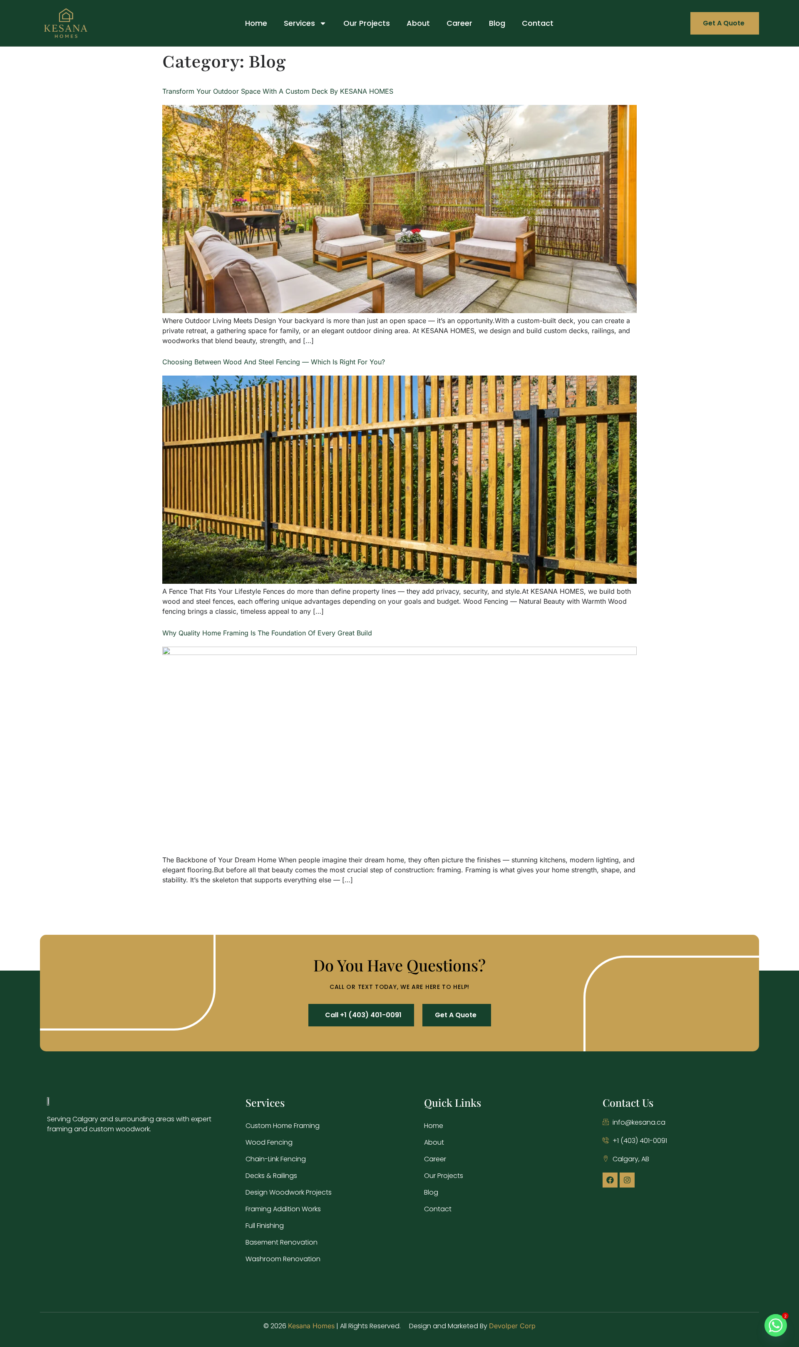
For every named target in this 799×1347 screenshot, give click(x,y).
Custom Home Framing (283, 1125)
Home (256, 23)
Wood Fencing (269, 1142)
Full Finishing (265, 1225)
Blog (497, 23)
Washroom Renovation (283, 1259)
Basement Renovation (282, 1242)
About (418, 23)
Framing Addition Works (283, 1209)
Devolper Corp (512, 1326)
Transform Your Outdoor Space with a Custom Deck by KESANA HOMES (277, 91)
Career (459, 23)
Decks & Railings (271, 1175)
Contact (537, 23)
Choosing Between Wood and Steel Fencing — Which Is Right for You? (273, 362)
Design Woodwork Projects (289, 1192)
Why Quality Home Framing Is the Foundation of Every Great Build (267, 633)
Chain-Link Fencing (276, 1159)
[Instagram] (627, 1180)
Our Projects (366, 23)
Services (299, 23)
